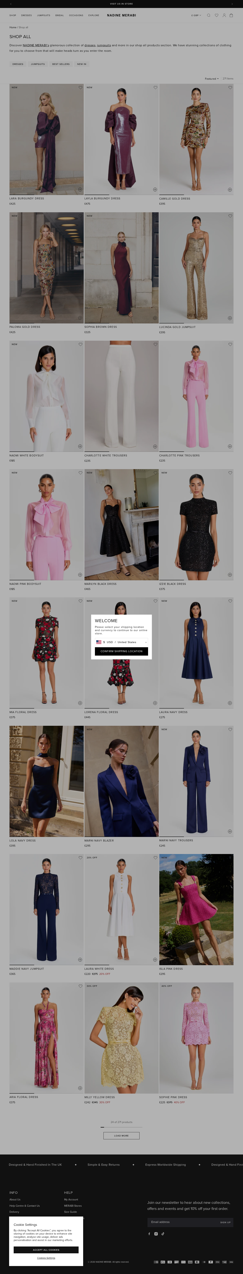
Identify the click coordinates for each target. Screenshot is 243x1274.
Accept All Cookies (46, 1249)
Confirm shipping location (122, 651)
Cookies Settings (46, 1258)
